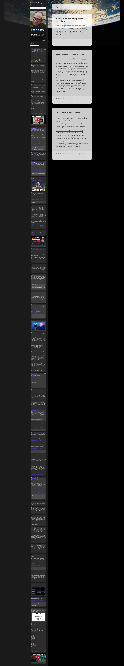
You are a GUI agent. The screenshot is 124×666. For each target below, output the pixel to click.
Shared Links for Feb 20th (68, 112)
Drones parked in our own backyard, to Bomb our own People (69, 130)
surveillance (68, 137)
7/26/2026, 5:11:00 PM (37, 544)
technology (58, 101)
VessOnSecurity (33, 162)
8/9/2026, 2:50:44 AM (36, 152)
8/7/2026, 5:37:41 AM (38, 162)
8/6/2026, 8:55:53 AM (36, 205)
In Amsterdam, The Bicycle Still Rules (64, 123)
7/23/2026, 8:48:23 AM (37, 597)
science (77, 99)
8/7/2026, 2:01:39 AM (36, 177)
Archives (32, 43)
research (74, 99)
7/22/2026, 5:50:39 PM (39, 609)
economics (73, 41)
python (67, 99)
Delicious (84, 59)
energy (68, 120)
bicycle (69, 41)
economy (85, 98)
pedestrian (69, 141)
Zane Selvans (33, 48)
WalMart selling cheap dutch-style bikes (70, 19)
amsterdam (77, 127)
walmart (79, 41)
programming (62, 99)
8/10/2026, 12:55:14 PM (39, 128)
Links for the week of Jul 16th (70, 54)
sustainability (82, 99)
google (72, 137)
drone (80, 137)
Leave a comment (60, 43)
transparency (62, 101)
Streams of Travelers (60, 138)
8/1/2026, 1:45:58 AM (36, 374)
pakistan (76, 137)
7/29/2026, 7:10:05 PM (39, 478)
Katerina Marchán (34, 275)
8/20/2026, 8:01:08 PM (37, 95)
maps (71, 120)
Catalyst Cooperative (34, 128)
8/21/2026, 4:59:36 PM (37, 64)
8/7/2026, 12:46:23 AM (37, 192)
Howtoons (58, 79)
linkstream (64, 41)
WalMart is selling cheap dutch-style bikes (65, 25)
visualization (76, 120)
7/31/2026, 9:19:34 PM (37, 389)
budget (77, 153)
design (80, 98)
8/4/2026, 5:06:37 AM (36, 264)
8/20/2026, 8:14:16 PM (37, 84)
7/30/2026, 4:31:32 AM (37, 432)
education (58, 99)
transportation (69, 127)
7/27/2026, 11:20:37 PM (37, 527)
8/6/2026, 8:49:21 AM (36, 230)
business (69, 98)
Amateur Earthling (36, 3)
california (83, 127)
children (77, 98)
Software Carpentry (60, 88)
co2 (85, 120)
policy (73, 127)
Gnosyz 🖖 (33, 321)
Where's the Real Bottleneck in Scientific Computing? (68, 82)
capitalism (73, 98)
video (77, 141)
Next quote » (44, 40)
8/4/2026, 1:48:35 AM (38, 275)
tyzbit (32, 374)
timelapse (74, 141)
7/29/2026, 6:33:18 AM (37, 507)
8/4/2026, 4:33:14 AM (37, 321)
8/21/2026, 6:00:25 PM (37, 48)
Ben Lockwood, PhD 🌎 (34, 609)
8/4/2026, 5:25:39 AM (36, 248)
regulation (70, 99)
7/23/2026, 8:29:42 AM (37, 623)
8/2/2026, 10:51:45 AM (37, 332)
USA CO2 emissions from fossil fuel (63, 117)
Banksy (44, 39)
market (76, 41)
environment (82, 120)
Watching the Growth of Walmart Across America (67, 143)
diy (82, 98)
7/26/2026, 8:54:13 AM (37, 554)
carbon (57, 121)
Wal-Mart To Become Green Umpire (64, 62)
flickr (80, 141)
